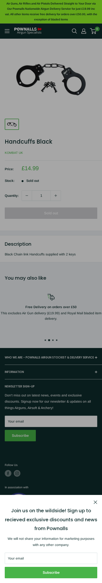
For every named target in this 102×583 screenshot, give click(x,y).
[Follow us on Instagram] (17, 473)
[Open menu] (7, 31)
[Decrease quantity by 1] (27, 196)
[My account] (83, 31)
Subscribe (51, 572)
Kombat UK (14, 153)
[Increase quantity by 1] (56, 196)
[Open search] (74, 31)
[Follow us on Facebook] (8, 473)
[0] (93, 31)
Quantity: (12, 195)
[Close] (95, 502)
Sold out (51, 213)
